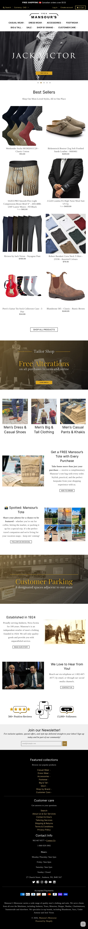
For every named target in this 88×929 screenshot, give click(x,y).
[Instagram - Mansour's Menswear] (42, 882)
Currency (18, 7)
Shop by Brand (43, 789)
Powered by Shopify (44, 921)
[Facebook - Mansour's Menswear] (37, 882)
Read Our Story (21, 647)
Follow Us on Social (21, 542)
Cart (81, 7)
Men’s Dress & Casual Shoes (15, 429)
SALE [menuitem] (29, 27)
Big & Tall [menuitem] (16, 27)
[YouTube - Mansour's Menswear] (50, 882)
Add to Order (67, 490)
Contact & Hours (44, 817)
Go (64, 744)
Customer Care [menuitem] (67, 27)
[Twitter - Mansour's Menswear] (33, 882)
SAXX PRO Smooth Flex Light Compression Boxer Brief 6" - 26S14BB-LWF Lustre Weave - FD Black (22, 204)
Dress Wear (43, 773)
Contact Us (67, 687)
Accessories (43, 776)
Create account (66, 7)
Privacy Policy (44, 830)
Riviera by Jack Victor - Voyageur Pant (22, 256)
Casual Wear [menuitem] (16, 23)
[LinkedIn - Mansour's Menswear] (54, 882)
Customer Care (43, 792)
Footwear (43, 779)
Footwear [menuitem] (72, 23)
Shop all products (44, 329)
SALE (43, 786)
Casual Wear (43, 770)
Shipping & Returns (44, 823)
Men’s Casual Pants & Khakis (73, 429)
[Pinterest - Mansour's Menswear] (46, 882)
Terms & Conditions (44, 826)
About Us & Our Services (44, 814)
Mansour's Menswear (48, 918)
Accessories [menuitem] (54, 23)
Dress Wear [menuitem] (35, 23)
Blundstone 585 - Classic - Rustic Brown (66, 308)
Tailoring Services (44, 820)
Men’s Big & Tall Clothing (44, 429)
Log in (54, 7)
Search (44, 810)
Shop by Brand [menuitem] (45, 27)
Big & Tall (43, 783)
